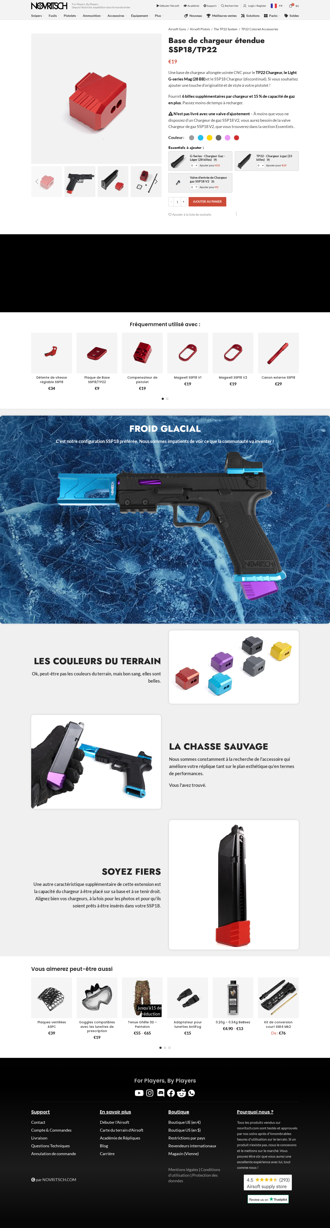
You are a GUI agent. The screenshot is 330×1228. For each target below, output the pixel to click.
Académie (193, 5)
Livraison (39, 1137)
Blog (104, 1145)
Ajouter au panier (207, 201)
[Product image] (51, 353)
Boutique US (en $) (184, 1130)
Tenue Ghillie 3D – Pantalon (142, 1024)
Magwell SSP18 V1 (187, 377)
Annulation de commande (53, 1153)
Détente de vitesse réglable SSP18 (51, 379)
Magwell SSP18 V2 (233, 377)
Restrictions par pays (186, 1137)
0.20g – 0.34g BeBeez (233, 1022)
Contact (38, 1122)
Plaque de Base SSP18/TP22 (97, 379)
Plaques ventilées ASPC (51, 1024)
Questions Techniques (50, 1145)
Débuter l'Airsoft (169, 5)
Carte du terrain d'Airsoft (121, 1130)
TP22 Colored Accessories (259, 29)
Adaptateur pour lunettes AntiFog (188, 1024)
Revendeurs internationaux (192, 1145)
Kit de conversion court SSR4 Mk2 (278, 1024)
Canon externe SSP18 (278, 377)
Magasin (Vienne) (183, 1153)
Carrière (107, 1153)
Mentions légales (183, 1169)
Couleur (175, 137)
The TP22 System (226, 29)
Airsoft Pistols (200, 29)
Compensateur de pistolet (142, 379)
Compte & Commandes (51, 1130)
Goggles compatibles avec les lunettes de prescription (97, 1026)
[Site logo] (49, 5)
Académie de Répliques (120, 1137)
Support (211, 5)
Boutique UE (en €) (184, 1122)
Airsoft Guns (177, 29)
